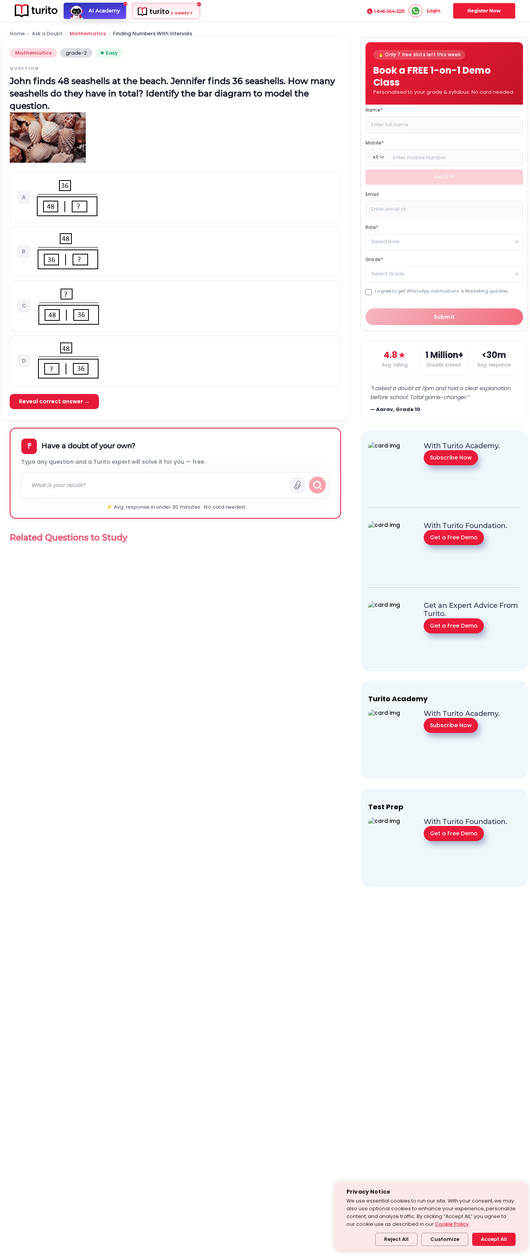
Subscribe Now (451, 457)
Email (372, 194)
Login (433, 11)
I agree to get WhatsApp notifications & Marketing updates (441, 291)
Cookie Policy (452, 1224)
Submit (444, 316)
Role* (371, 227)
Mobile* (374, 142)
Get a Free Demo (454, 537)
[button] (175, 197)
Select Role (385, 241)
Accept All (494, 1239)
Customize (444, 1239)
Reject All (396, 1239)
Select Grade (388, 273)
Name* (374, 109)
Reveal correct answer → (54, 401)
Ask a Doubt (47, 33)
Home (17, 33)
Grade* (374, 259)
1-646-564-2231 (389, 11)
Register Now (484, 11)
